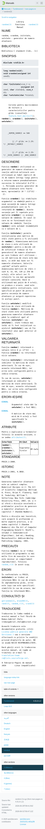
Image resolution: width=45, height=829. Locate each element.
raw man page (9, 683)
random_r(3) (8, 565)
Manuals (7, 9)
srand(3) (30, 604)
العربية (6, 718)
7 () (7, 789)
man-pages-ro (30, 9)
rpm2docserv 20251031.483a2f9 (27, 820)
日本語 (6, 740)
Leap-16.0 (8, 706)
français (7, 734)
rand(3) (5, 604)
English (7, 729)
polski (6, 745)
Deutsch (7, 723)
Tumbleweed (18, 9)
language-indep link (11, 677)
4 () (7, 778)
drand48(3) (22, 601)
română (7, 750)
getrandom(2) (8, 601)
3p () (8, 773)
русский (7, 756)
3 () (8, 767)
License (23, 824)
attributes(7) (18, 437)
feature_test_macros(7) (21, 116)
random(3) (7, 24)
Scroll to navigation (9, 17)
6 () (8, 784)
